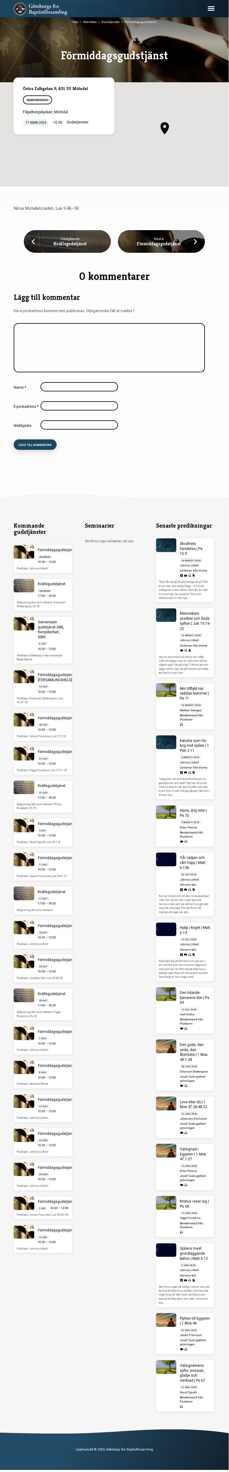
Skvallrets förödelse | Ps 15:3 (191, 549)
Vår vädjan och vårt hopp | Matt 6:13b (192, 863)
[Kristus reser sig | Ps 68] (166, 1203)
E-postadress (26, 407)
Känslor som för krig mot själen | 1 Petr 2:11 (194, 746)
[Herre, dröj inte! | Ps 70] (166, 812)
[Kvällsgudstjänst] (24, 586)
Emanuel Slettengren (194, 1071)
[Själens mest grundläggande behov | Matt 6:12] (166, 1250)
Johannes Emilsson (193, 1118)
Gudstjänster (110, 22)
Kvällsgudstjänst (70, 244)
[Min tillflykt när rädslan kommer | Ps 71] (166, 690)
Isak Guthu (187, 1014)
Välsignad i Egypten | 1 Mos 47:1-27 (193, 1154)
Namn (20, 387)
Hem (75, 22)
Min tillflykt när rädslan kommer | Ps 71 (194, 694)
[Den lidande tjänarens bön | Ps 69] (166, 994)
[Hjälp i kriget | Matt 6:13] (166, 929)
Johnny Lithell (189, 565)
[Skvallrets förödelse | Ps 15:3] (166, 545)
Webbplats (23, 426)
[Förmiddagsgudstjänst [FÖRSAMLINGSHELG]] (24, 677)
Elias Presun (188, 827)
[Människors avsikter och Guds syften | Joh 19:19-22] (166, 615)
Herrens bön (188, 884)
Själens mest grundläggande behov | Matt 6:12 (194, 1253)
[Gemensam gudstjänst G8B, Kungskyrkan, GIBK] (24, 623)
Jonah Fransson (191, 1335)
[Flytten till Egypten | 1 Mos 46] (166, 1320)
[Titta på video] (186, 576)
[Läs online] (181, 576)
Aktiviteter (90, 22)
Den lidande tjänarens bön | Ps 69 (194, 998)
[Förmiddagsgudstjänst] (24, 552)
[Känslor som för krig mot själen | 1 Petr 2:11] (166, 742)
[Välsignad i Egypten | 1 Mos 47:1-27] (166, 1151)
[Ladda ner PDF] (193, 575)
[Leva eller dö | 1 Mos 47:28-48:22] (166, 1103)
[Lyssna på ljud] (189, 576)
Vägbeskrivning (37, 100)
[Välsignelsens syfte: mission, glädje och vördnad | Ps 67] (166, 1367)
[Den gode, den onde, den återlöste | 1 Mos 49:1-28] (166, 1046)
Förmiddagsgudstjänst (140, 22)
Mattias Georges (191, 710)
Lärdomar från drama (193, 570)
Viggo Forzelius (190, 1218)
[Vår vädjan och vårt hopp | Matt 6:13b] (166, 859)
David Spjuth (188, 1392)
